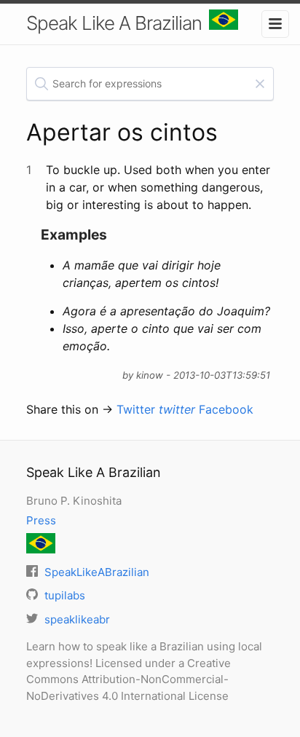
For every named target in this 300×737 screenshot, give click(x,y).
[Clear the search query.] (260, 83)
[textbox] (150, 83)
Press (41, 520)
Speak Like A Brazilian (114, 23)
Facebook (226, 409)
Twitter (156, 409)
